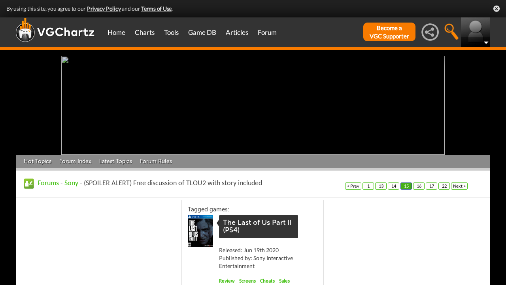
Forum (267, 32)
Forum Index (75, 161)
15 (406, 185)
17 (431, 185)
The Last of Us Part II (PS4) (257, 226)
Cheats (267, 281)
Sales (284, 281)
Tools (171, 32)
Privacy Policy (104, 8)
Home (116, 32)
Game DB (202, 32)
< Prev (353, 185)
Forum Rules (156, 161)
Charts (145, 32)
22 (444, 185)
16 (419, 185)
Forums (48, 183)
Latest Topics (115, 161)
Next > (459, 185)
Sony (71, 183)
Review (227, 281)
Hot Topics (37, 161)
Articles (237, 32)
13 (381, 185)
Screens (247, 281)
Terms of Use (156, 8)
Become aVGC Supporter (389, 32)
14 (393, 185)
